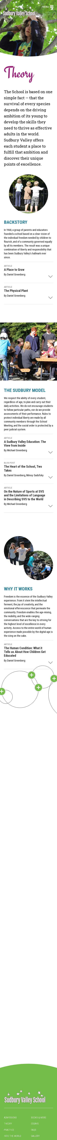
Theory (8, 1123)
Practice (9, 1129)
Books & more (38, 1117)
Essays (35, 1123)
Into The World (12, 1135)
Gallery (35, 1135)
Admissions (10, 1117)
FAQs (33, 1129)
